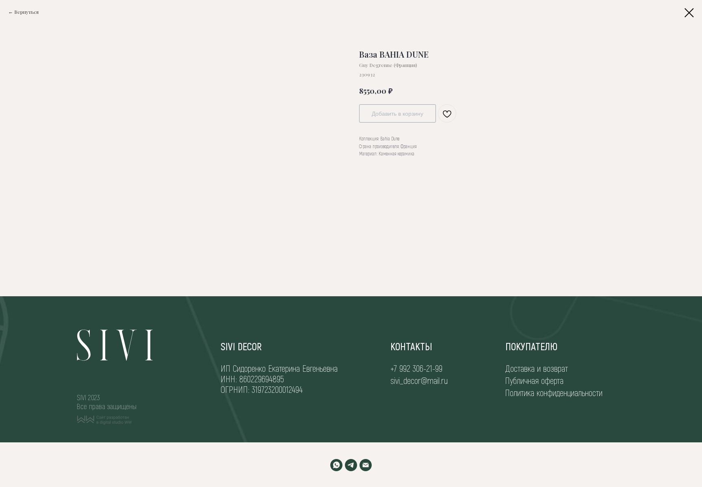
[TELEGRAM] (351, 465)
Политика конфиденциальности (553, 392)
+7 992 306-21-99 (416, 368)
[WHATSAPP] (336, 465)
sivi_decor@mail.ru (419, 380)
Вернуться (26, 12)
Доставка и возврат (536, 368)
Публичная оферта (534, 380)
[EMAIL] (366, 465)
